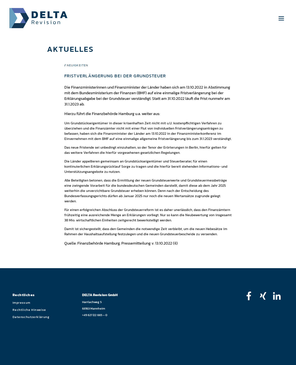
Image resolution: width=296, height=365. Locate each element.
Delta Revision (38, 18)
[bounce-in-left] (251, 296)
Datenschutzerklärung (31, 317)
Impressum (22, 302)
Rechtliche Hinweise (29, 310)
